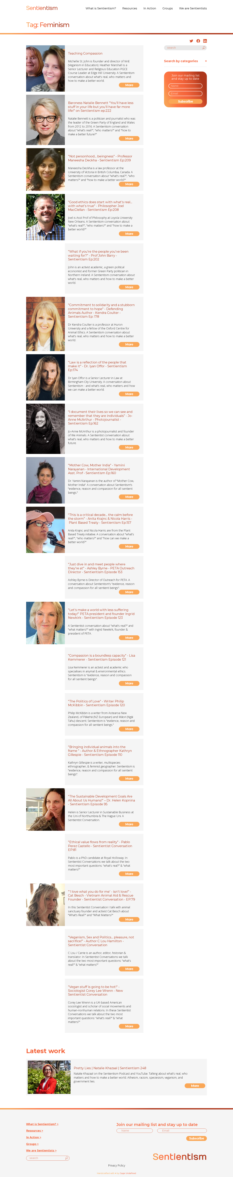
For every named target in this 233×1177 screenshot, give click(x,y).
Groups (167, 8)
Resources (129, 8)
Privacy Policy (116, 1165)
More (129, 85)
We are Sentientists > (41, 1150)
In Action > (33, 1137)
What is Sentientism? (101, 8)
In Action (149, 8)
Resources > (34, 1130)
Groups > (32, 1144)
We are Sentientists (193, 8)
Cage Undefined (128, 1173)
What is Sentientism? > (42, 1124)
